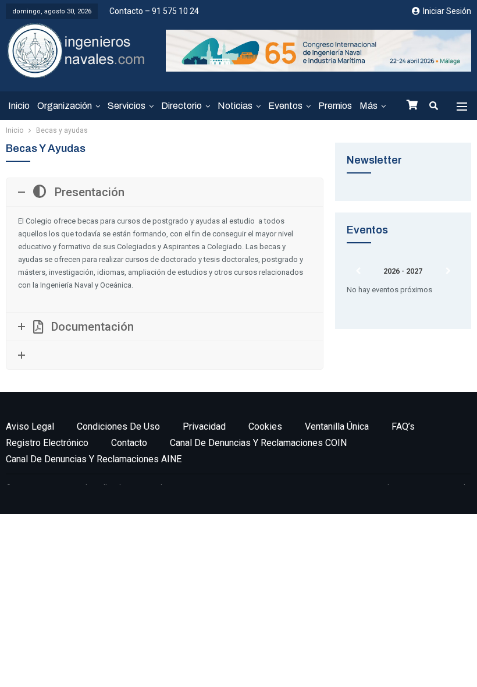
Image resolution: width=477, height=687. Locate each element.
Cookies (265, 426)
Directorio (181, 106)
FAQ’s (403, 426)
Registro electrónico (47, 442)
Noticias (235, 106)
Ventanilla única (337, 426)
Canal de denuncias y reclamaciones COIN (258, 442)
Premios (335, 106)
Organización (64, 106)
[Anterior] (358, 271)
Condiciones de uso (118, 426)
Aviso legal (30, 426)
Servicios (126, 106)
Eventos (285, 106)
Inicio (19, 106)
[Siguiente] (448, 271)
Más (368, 106)
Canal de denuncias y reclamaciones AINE (93, 459)
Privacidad (204, 426)
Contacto (129, 442)
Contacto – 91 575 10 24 (154, 11)
